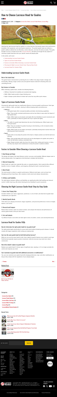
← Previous (3, 261)
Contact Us (22, 354)
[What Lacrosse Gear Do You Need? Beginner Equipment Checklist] (4, 316)
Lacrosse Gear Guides (25, 10)
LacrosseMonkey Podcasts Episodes (9, 307)
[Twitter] (47, 386)
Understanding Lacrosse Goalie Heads (14, 58)
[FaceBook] (44, 386)
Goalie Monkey (39, 355)
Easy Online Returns (12, 372)
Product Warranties (22, 369)
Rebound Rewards (11, 363)
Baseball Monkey (39, 356)
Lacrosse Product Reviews (36, 21)
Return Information (22, 366)
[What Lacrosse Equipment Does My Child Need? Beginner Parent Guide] (4, 328)
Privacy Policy (29, 358)
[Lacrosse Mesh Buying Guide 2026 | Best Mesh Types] (4, 332)
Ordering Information (22, 358)
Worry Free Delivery (22, 363)
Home (2, 10)
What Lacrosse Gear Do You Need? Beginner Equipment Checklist (21, 316)
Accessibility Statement (30, 367)
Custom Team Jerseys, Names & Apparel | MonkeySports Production (21, 324)
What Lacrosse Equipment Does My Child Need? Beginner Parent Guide (22, 328)
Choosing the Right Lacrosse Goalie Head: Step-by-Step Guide (20, 65)
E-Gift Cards (12, 368)
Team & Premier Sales (21, 373)
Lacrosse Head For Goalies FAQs (13, 67)
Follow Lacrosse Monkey (48, 383)
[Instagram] (54, 386)
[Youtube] (50, 386)
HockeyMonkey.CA (39, 360)
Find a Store (50, 358)
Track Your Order (22, 356)
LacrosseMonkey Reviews (13, 358)
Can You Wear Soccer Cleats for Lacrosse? (16, 320)
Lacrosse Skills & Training (7, 302)
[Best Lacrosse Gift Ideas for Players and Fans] (7, 273)
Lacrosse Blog (45, 21)
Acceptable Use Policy (30, 363)
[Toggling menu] (2, 2)
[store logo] (27, 2)
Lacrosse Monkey (26, 51)
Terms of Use (29, 355)
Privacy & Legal (30, 352)
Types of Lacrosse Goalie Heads (12, 60)
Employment (12, 356)
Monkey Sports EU (39, 361)
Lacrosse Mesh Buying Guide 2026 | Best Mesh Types (18, 332)
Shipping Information (22, 361)
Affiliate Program (11, 354)
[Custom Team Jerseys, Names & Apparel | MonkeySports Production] (4, 324)
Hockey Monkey (39, 354)
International (22, 370)
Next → (54, 261)
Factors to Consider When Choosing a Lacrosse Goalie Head (20, 62)
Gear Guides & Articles (13, 370)
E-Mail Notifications (12, 361)
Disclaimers (30, 365)
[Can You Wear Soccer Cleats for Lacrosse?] (4, 320)
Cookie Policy (29, 360)
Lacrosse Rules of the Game (8, 300)
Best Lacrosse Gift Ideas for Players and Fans (7, 279)
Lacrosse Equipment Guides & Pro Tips (12, 10)
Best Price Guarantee (12, 366)
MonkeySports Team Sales (39, 358)
